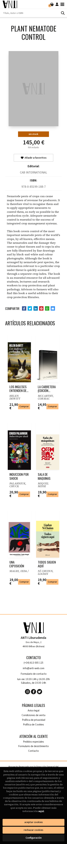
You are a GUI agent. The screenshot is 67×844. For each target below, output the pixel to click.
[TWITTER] (39, 691)
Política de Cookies (33, 724)
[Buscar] (62, 13)
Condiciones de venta (33, 715)
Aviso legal (33, 710)
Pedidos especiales (33, 742)
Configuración (34, 838)
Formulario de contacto (34, 674)
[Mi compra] (52, 4)
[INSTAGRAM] (27, 691)
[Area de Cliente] (57, 4)
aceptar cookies (33, 822)
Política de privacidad (33, 720)
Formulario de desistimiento (33, 746)
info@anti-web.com (33, 668)
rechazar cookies (33, 830)
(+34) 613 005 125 (33, 663)
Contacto (33, 751)
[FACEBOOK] (33, 691)
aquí (41, 811)
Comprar (24, 406)
